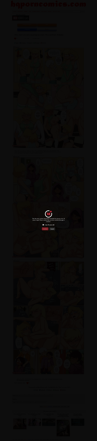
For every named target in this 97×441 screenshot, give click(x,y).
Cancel (52, 229)
